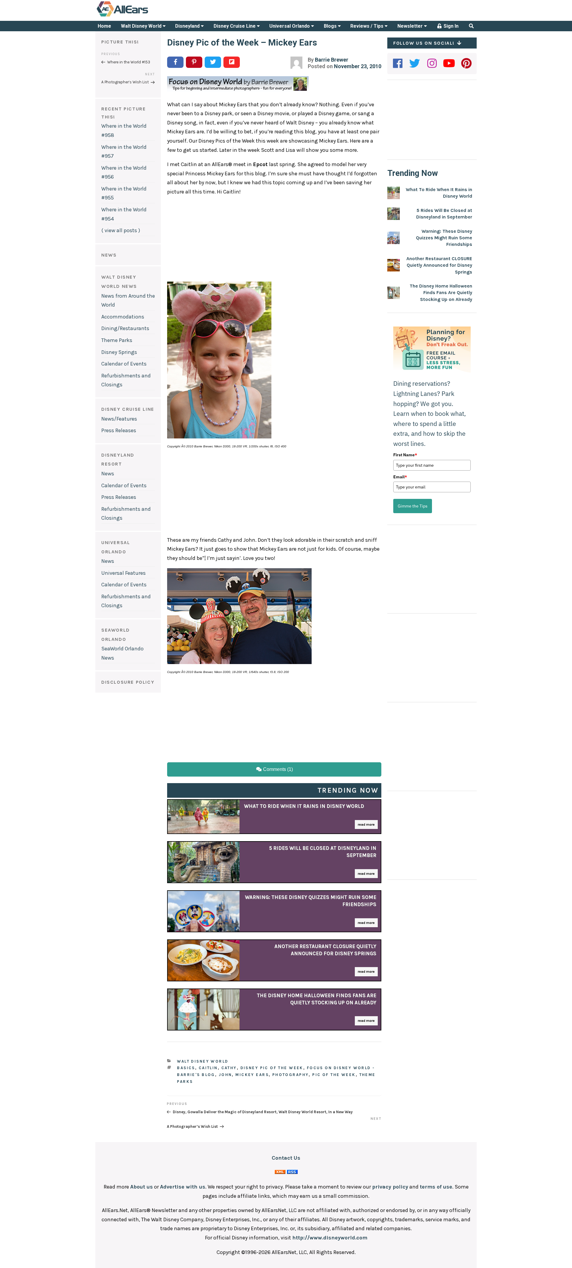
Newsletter (410, 26)
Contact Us (286, 1158)
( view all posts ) (120, 230)
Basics (186, 1068)
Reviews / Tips (367, 26)
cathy (229, 1068)
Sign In (450, 26)
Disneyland (188, 26)
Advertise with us (182, 1186)
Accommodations (122, 316)
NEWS (108, 255)
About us (141, 1186)
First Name (405, 454)
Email (400, 477)
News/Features (119, 419)
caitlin (208, 1068)
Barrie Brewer (331, 60)
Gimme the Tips (413, 506)
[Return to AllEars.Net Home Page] (140, 16)
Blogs (331, 26)
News (107, 473)
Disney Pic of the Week (271, 1068)
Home (104, 26)
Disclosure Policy (127, 682)
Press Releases (118, 430)
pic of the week (333, 1074)
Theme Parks (116, 340)
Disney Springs (119, 352)
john (225, 1074)
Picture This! (120, 42)
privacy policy (390, 1186)
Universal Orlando (290, 26)
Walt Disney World (142, 26)
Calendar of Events (124, 363)
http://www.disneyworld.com (329, 1237)
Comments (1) (277, 769)
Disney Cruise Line (235, 26)
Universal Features (123, 573)
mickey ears (252, 1074)
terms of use (436, 1186)
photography (290, 1074)
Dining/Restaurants (125, 328)
